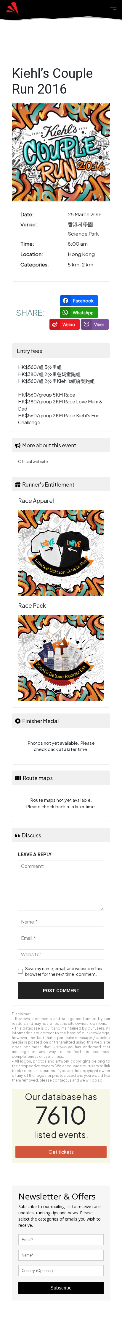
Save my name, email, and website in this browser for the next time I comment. (63, 971)
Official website (33, 461)
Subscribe (61, 1287)
